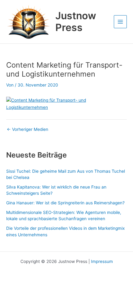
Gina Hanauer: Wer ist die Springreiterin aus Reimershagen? (65, 202)
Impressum (102, 261)
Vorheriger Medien (27, 129)
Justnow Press (75, 21)
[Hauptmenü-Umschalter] (120, 22)
